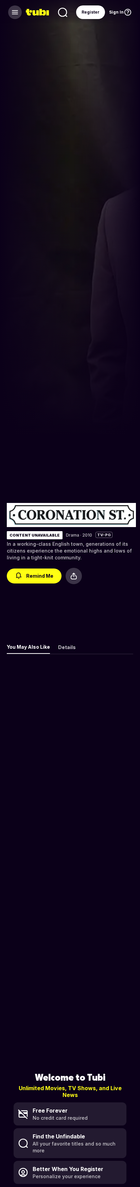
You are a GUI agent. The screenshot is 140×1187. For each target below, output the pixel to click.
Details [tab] (67, 647)
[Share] (74, 576)
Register (91, 12)
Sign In (116, 12)
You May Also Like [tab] (28, 647)
